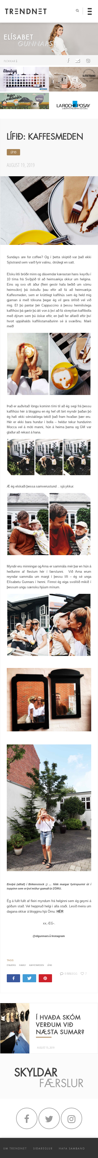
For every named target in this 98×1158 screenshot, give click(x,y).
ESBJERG (11, 965)
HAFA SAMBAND (72, 1148)
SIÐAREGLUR (43, 1148)
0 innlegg (71, 973)
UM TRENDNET (15, 1148)
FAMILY (22, 965)
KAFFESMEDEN (36, 965)
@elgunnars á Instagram (49, 936)
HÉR (60, 911)
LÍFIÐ (13, 152)
